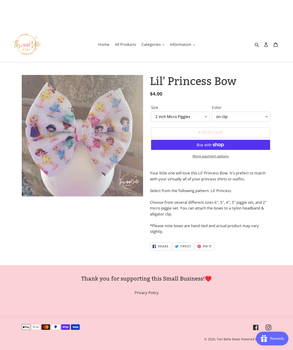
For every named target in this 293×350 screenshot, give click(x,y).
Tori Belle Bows (229, 339)
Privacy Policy (147, 292)
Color (216, 107)
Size (154, 107)
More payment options (211, 156)
